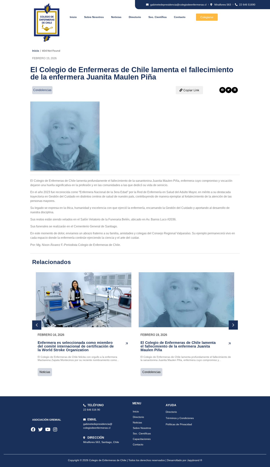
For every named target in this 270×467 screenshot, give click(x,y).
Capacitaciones (142, 439)
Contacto (180, 17)
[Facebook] (33, 429)
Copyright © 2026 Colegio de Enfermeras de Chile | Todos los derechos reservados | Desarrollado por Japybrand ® (135, 460)
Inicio (73, 17)
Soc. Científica (157, 17)
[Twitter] (40, 429)
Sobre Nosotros (94, 17)
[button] (222, 90)
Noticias (116, 17)
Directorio (135, 17)
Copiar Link (190, 90)
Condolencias (151, 372)
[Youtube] (47, 429)
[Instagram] (55, 429)
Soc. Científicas (142, 433)
